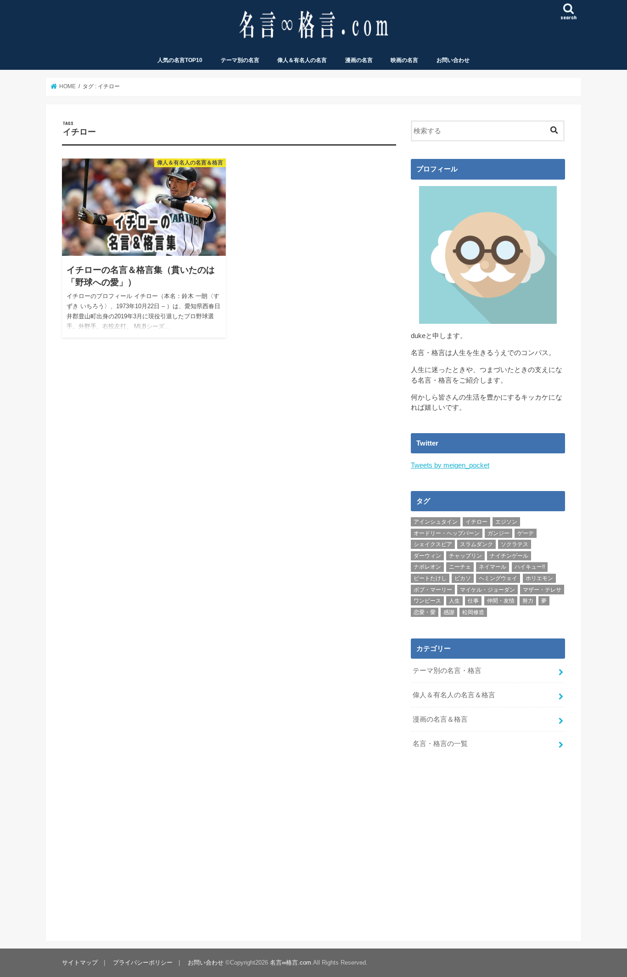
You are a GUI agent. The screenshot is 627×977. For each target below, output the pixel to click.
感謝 (448, 612)
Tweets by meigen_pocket (450, 465)
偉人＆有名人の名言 (302, 60)
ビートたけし (430, 578)
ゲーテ (525, 533)
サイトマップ (80, 962)
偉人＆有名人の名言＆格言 (454, 695)
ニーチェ (460, 567)
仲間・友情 (501, 601)
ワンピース (427, 601)
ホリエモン (539, 578)
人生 (454, 601)
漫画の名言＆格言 (440, 719)
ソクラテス (514, 544)
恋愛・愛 (425, 612)
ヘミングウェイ (498, 578)
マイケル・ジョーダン (487, 590)
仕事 (473, 601)
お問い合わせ (453, 60)
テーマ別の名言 (240, 60)
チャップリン (465, 556)
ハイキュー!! (530, 567)
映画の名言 (404, 60)
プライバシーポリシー (143, 962)
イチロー (476, 522)
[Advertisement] (488, 840)
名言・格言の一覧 (440, 743)
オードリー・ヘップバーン (447, 533)
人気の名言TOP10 (179, 60)
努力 (527, 601)
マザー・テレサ (542, 590)
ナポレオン (427, 567)
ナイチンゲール (509, 556)
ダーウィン (427, 556)
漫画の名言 (359, 60)
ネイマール (492, 567)
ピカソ (462, 578)
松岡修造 (473, 612)
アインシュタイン (436, 522)
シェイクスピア (433, 544)
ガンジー (498, 533)
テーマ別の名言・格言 (447, 670)
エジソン (506, 522)
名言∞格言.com (290, 962)
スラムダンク (476, 544)
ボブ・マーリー (433, 590)
